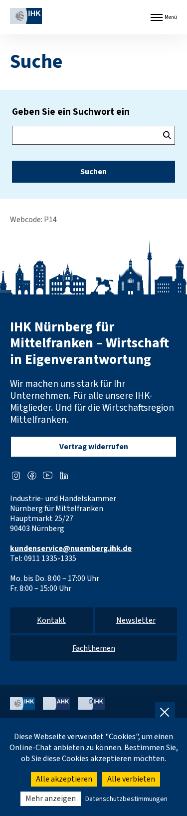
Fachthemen (93, 648)
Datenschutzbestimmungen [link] (126, 799)
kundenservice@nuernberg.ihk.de (71, 548)
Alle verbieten (131, 779)
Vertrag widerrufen (93, 446)
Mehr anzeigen (50, 798)
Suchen (93, 171)
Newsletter (136, 620)
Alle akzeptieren (64, 779)
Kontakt (51, 620)
